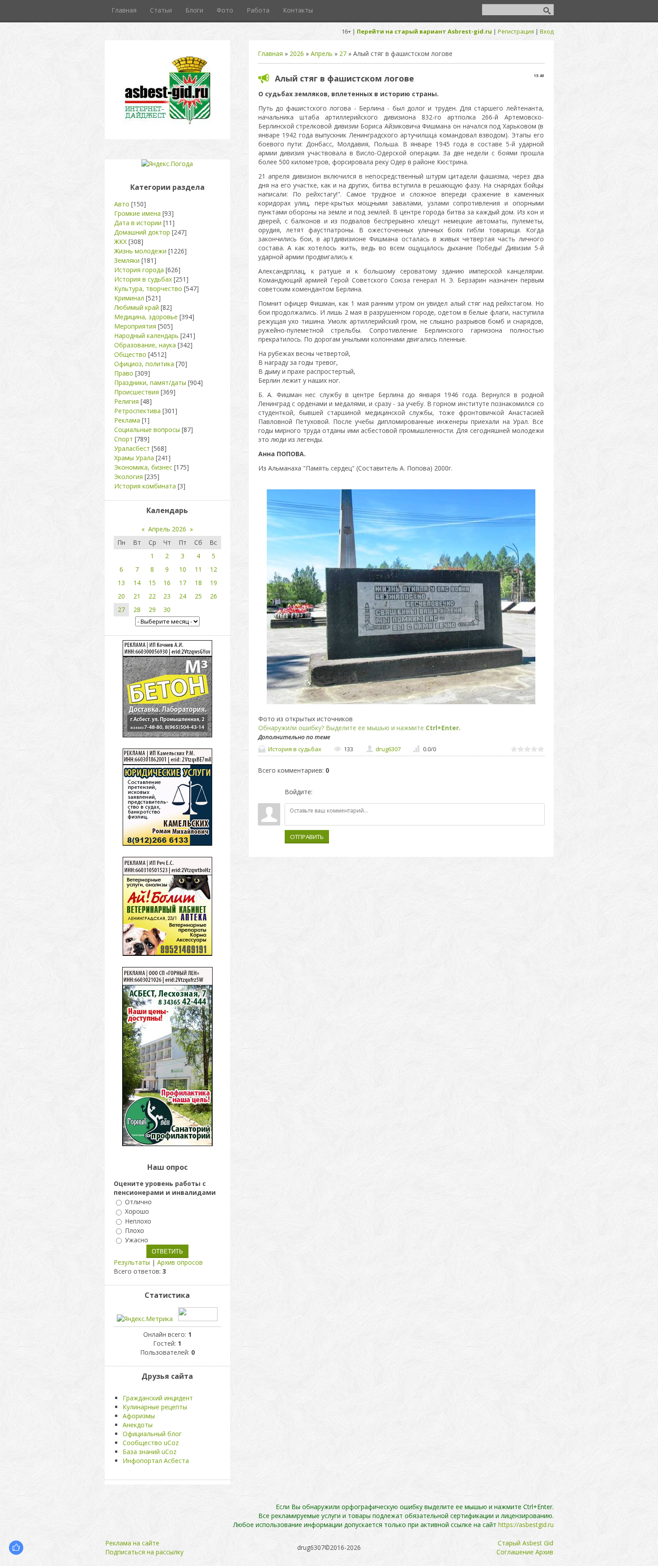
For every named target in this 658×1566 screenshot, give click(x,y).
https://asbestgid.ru (526, 1524)
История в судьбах (294, 749)
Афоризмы (139, 1416)
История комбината (145, 486)
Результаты (132, 1262)
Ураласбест (132, 448)
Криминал (129, 298)
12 (213, 569)
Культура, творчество (148, 288)
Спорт (123, 439)
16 (167, 582)
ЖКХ (120, 241)
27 (342, 53)
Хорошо (137, 1211)
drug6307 (388, 749)
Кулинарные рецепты (155, 1407)
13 (121, 582)
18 (198, 582)
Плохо (134, 1230)
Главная (270, 53)
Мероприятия (135, 326)
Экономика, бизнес (143, 467)
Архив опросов (180, 1262)
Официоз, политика (144, 363)
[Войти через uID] (321, 792)
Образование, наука (145, 345)
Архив (544, 1552)
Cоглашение (515, 1552)
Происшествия (136, 392)
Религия (126, 401)
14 (137, 582)
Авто (121, 204)
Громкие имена (137, 213)
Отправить (307, 837)
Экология (128, 476)
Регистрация (516, 31)
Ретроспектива (137, 410)
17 (182, 582)
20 (121, 596)
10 (182, 569)
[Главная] (167, 123)
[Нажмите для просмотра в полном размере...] (401, 704)
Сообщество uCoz (151, 1442)
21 (137, 596)
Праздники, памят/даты (150, 382)
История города (139, 269)
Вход (547, 31)
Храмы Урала (134, 458)
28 (137, 609)
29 (152, 609)
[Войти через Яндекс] (351, 792)
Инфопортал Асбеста (156, 1460)
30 (167, 609)
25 (198, 596)
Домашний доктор (142, 232)
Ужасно (136, 1240)
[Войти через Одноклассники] (366, 792)
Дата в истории (138, 222)
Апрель (322, 53)
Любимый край (136, 307)
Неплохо (138, 1221)
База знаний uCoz (149, 1451)
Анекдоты (138, 1425)
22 (152, 596)
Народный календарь (146, 335)
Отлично (138, 1202)
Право (123, 373)
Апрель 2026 (167, 529)
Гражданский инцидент (158, 1398)
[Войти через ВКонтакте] (336, 792)
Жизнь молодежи (140, 251)
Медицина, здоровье (146, 316)
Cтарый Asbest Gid (525, 1543)
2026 (297, 53)
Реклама (127, 420)
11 (198, 569)
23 (167, 596)
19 (213, 582)
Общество (130, 354)
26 (213, 596)
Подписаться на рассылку (144, 1552)
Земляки (127, 260)
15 (152, 582)
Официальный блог (152, 1433)
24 (182, 596)
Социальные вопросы (147, 429)
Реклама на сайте (132, 1543)
